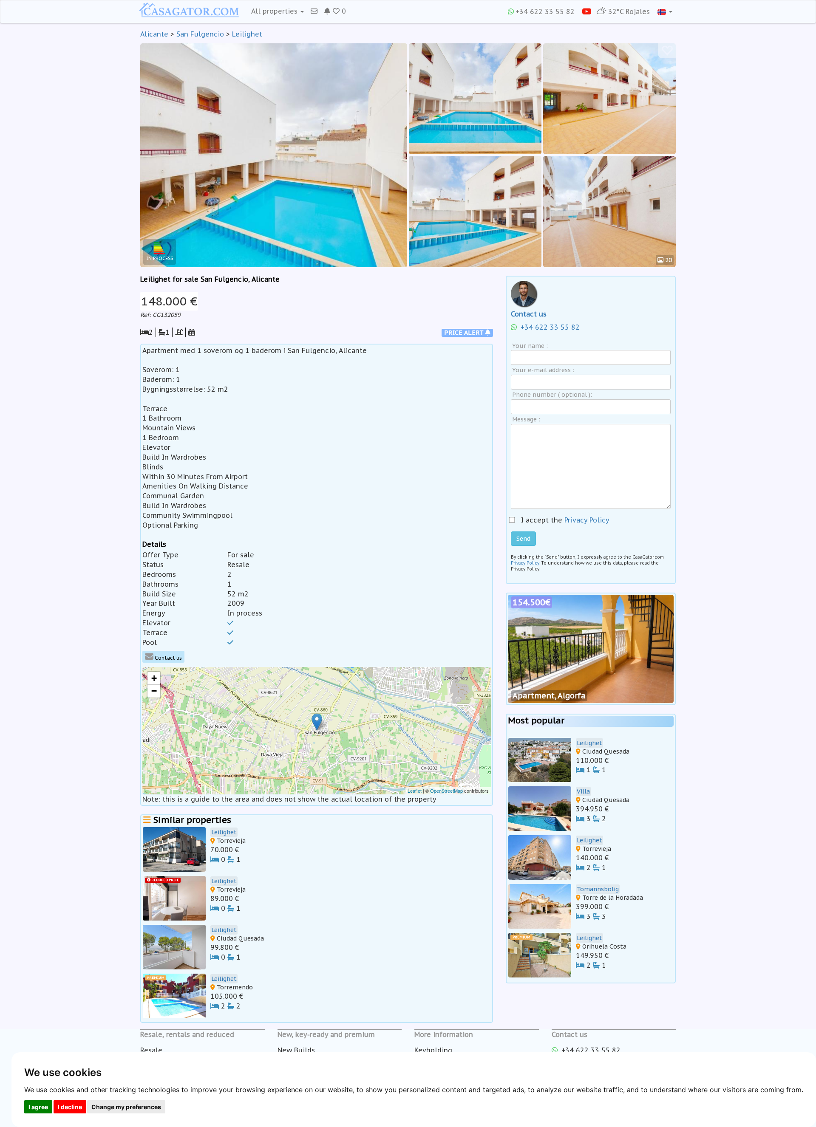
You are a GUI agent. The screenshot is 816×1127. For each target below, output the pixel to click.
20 (667, 260)
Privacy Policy (586, 520)
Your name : (530, 346)
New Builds (296, 1050)
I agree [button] (38, 1106)
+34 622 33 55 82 (545, 11)
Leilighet (247, 34)
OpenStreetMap (446, 790)
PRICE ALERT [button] (464, 332)
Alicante (154, 34)
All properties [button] (275, 11)
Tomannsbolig (598, 889)
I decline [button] (70, 1106)
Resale (151, 1050)
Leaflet (415, 790)
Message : (526, 419)
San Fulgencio (200, 34)
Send (523, 538)
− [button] (154, 691)
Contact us (167, 658)
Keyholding (433, 1050)
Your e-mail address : (543, 370)
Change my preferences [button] (126, 1106)
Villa (583, 791)
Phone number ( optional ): (552, 394)
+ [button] (154, 678)
